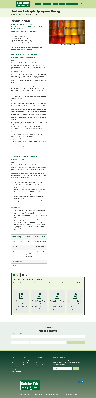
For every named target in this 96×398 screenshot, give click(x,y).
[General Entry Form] (21, 296)
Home (12, 14)
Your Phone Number (53, 340)
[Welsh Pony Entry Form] (57, 296)
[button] (81, 4)
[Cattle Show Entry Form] (39, 296)
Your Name (14, 340)
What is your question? (17, 333)
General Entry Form (21, 302)
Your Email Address (35, 340)
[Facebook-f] (79, 381)
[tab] (16, 275)
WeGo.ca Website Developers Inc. (68, 394)
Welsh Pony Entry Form (57, 302)
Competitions (18, 14)
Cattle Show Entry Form (39, 302)
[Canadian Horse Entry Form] (75, 296)
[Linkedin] (82, 381)
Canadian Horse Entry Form (74, 302)
